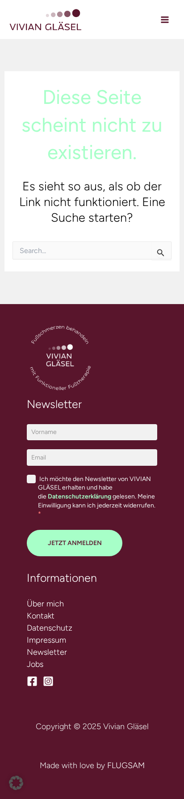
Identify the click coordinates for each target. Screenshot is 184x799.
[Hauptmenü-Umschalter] (164, 19)
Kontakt (40, 616)
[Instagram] (48, 681)
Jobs (35, 664)
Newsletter (47, 652)
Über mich (45, 604)
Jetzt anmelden (75, 543)
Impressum (46, 640)
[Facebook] (32, 681)
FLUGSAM (126, 765)
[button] (16, 783)
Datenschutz (49, 628)
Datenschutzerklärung (79, 496)
